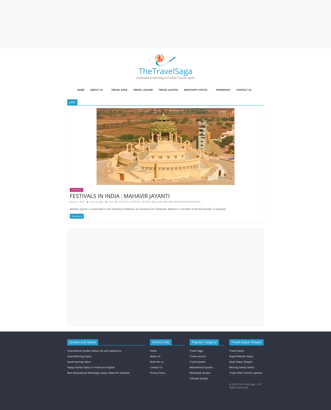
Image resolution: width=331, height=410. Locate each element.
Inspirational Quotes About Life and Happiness (94, 350)
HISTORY (145, 201)
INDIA (154, 201)
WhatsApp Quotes (200, 372)
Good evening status (79, 361)
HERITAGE (135, 201)
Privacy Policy (157, 372)
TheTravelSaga (165, 71)
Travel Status (236, 350)
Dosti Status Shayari (240, 361)
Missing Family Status (241, 367)
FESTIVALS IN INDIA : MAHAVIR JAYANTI (120, 196)
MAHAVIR (168, 201)
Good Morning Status (79, 356)
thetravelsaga (97, 201)
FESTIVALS (77, 189)
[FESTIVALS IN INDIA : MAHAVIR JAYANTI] (165, 110)
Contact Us (244, 89)
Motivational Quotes (201, 367)
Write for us (157, 361)
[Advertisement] (103, 24)
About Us (96, 89)
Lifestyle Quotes (199, 378)
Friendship (223, 89)
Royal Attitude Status (241, 356)
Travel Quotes (168, 89)
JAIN (160, 201)
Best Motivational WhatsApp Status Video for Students (98, 372)
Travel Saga (119, 89)
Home (80, 89)
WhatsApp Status (195, 89)
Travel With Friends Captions (246, 372)
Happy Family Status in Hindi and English (91, 367)
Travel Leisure (143, 89)
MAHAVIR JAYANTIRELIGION (187, 201)
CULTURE (112, 201)
